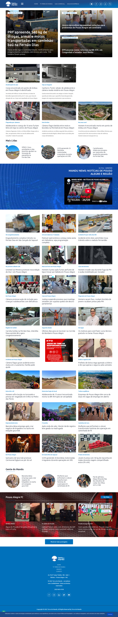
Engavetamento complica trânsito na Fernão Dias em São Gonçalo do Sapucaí (22, 239)
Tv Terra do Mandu (46, 4)
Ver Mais (106, 497)
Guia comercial (60, 4)
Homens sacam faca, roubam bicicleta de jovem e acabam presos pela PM (94, 300)
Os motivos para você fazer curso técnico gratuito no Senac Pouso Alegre (94, 332)
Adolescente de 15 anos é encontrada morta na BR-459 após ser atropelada (57, 395)
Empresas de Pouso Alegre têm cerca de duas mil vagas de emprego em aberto (94, 395)
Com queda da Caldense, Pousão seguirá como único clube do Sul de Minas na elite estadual (95, 529)
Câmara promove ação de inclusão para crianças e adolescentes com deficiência (22, 300)
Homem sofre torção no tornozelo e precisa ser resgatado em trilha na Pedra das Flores (22, 396)
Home (36, 4)
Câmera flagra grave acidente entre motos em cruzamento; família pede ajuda (20, 365)
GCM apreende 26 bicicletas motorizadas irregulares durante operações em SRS (58, 459)
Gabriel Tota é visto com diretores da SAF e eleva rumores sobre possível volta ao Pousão (58, 529)
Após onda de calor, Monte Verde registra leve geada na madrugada (59, 427)
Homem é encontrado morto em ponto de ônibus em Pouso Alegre (95, 127)
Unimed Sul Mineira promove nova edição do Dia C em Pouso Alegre (23, 271)
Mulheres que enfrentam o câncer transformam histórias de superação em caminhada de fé (94, 428)
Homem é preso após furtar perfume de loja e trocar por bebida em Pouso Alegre (58, 271)
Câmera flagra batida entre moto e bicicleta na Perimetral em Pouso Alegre (58, 127)
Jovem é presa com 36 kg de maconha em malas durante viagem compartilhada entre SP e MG (95, 460)
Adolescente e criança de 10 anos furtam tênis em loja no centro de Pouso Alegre (22, 127)
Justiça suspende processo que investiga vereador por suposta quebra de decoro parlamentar (58, 301)
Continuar (110, 614)
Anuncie (59, 569)
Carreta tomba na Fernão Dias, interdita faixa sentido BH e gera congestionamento (22, 333)
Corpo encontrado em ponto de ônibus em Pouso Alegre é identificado (21, 89)
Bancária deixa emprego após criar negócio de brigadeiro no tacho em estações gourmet (20, 428)
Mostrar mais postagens (59, 542)
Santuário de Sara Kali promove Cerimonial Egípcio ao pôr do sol (19, 459)
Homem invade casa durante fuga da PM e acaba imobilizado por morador (94, 271)
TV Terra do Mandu (59, 567)
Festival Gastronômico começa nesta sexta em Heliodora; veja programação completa (59, 240)
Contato (59, 571)
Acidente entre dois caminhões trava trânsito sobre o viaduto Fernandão (93, 239)
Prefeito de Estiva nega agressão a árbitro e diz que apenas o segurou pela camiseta (95, 364)
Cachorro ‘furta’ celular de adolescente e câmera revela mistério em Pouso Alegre (58, 89)
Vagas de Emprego (73, 4)
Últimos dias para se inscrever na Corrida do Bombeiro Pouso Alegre (58, 332)
